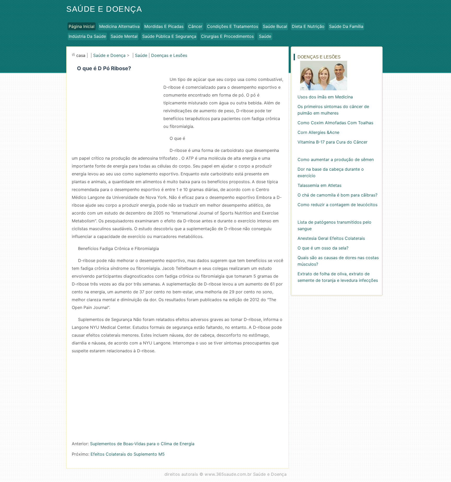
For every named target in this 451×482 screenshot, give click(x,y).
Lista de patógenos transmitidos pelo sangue (334, 225)
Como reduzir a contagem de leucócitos (337, 204)
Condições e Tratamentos (232, 26)
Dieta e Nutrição (308, 26)
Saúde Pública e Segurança (169, 36)
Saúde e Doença (104, 9)
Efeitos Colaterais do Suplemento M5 (128, 454)
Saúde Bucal (275, 26)
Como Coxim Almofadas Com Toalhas (335, 122)
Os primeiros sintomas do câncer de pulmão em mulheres (333, 110)
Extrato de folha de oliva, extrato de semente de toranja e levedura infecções (338, 277)
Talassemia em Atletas (319, 185)
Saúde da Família (346, 26)
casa (80, 55)
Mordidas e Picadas (163, 26)
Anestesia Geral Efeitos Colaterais (331, 238)
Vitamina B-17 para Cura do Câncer (332, 142)
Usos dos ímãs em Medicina (325, 96)
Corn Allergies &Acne (318, 132)
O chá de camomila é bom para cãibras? (337, 195)
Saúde (265, 36)
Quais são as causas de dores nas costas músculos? (338, 261)
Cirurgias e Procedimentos (227, 36)
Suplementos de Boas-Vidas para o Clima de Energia (142, 443)
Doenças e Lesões (169, 55)
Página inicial (81, 26)
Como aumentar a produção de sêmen (336, 159)
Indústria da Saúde (87, 36)
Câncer (195, 26)
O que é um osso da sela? (323, 248)
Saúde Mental (124, 36)
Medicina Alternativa (119, 26)
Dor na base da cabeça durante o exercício (331, 172)
